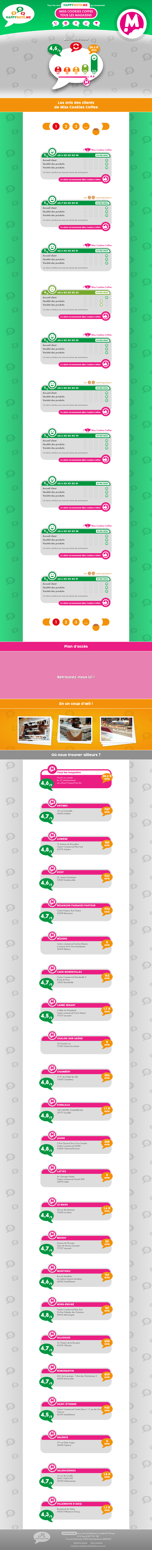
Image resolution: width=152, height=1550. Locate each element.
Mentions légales (80, 1543)
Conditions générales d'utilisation (88, 1546)
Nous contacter (97, 1543)
